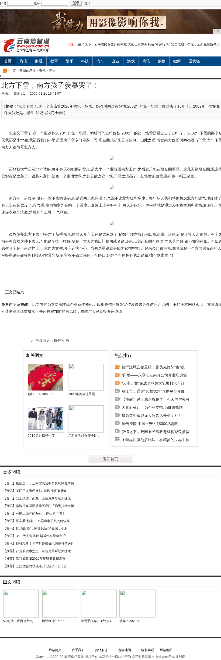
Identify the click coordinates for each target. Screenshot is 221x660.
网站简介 (55, 650)
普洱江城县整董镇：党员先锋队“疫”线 (153, 367)
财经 (39, 61)
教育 (54, 61)
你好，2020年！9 (40, 394)
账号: (3, 3)
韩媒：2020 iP (129, 621)
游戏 (131, 61)
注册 (87, 3)
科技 (85, 61)
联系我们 (78, 650)
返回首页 (110, 459)
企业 (115, 61)
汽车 (100, 61)
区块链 (194, 61)
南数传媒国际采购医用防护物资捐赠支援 (45, 506)
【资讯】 (9, 483)
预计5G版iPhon (53, 621)
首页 (8, 61)
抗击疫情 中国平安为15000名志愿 (150, 423)
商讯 (146, 61)
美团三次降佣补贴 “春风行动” (149, 44)
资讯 (23, 61)
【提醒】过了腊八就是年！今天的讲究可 (155, 399)
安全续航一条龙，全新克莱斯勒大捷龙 (43, 498)
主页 (12, 71)
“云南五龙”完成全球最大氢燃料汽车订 (153, 383)
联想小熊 (61, 340)
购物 (161, 61)
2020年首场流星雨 (81, 394)
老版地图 (124, 650)
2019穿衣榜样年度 (41, 436)
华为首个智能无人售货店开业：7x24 (152, 415)
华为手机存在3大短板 (96, 621)
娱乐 (69, 61)
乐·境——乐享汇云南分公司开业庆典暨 (154, 375)
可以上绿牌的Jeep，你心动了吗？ (40, 513)
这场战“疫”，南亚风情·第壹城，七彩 (42, 528)
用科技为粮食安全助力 (84, 436)
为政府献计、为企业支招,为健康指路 (152, 407)
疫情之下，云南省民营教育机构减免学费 (155, 432)
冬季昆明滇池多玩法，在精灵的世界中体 (155, 440)
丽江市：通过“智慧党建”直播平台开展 (153, 391)
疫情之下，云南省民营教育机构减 (102, 44)
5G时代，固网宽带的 (18, 621)
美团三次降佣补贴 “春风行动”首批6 (41, 491)
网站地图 (166, 650)
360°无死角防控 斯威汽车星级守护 (41, 536)
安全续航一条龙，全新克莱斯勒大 (195, 44)
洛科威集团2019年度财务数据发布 (40, 558)
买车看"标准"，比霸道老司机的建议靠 (43, 521)
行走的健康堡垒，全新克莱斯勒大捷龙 (43, 551)
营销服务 (101, 650)
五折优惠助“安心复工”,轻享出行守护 (41, 566)
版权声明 (147, 650)
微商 (177, 61)
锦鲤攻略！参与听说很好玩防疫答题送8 (44, 543)
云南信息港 (27, 71)
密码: (37, 3)
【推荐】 (9, 551)
